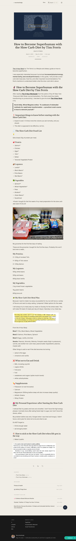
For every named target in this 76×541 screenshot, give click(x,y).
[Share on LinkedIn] (38, 466)
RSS (12, 529)
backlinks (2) (31, 56)
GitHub (13, 526)
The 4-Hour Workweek (22, 477)
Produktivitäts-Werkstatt (31, 524)
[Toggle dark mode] (61, 2)
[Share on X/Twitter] (33, 466)
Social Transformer (30, 526)
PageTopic (27, 522)
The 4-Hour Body (18, 69)
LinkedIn (13, 524)
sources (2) (44, 56)
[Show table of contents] (65, 507)
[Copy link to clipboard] (42, 466)
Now (44, 2)
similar (38, 56)
